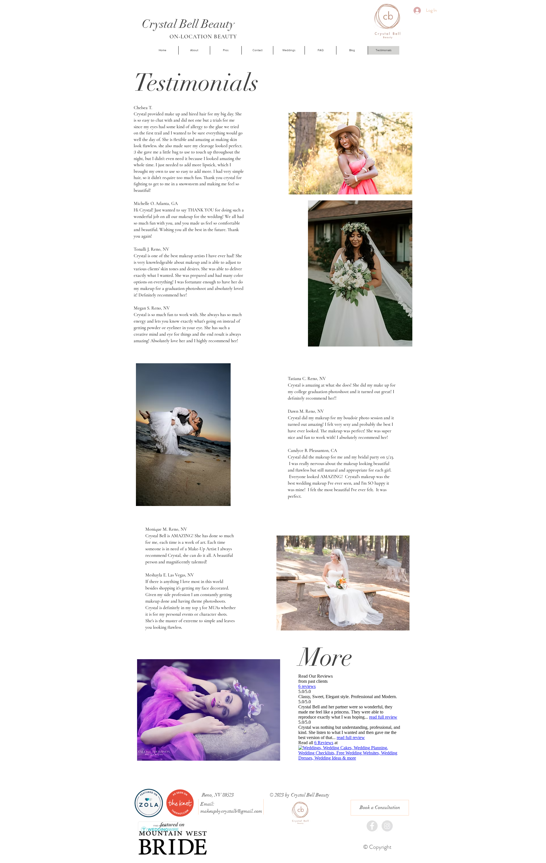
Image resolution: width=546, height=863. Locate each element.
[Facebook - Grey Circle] (372, 825)
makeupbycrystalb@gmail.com (231, 811)
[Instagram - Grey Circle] (387, 825)
